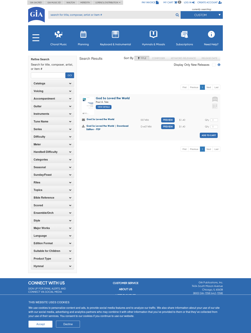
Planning (83, 44)
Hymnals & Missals (153, 44)
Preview (168, 120)
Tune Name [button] (41, 121)
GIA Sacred (36, 2)
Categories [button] (41, 159)
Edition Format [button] (43, 243)
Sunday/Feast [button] (43, 174)
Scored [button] (38, 205)
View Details (104, 107)
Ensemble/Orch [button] (44, 212)
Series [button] (38, 129)
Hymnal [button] (39, 266)
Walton (70, 2)
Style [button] (37, 220)
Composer (158, 58)
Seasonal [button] (40, 167)
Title (143, 58)
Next (209, 87)
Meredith (85, 2)
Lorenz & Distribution (107, 2)
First (184, 87)
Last (216, 87)
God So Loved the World (113, 98)
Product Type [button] (42, 258)
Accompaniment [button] (44, 98)
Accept (40, 324)
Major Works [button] (42, 228)
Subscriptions (184, 44)
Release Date (209, 58)
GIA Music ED (54, 2)
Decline (68, 324)
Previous (194, 87)
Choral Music (58, 44)
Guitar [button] (37, 106)
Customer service (125, 283)
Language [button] (40, 235)
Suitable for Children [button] (47, 250)
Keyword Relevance (183, 58)
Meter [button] (37, 144)
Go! (70, 75)
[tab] (52, 83)
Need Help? (211, 44)
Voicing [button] (38, 91)
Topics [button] (38, 189)
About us (125, 289)
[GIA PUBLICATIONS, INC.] (36, 14)
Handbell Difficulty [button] (46, 151)
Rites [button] (37, 182)
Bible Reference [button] (44, 197)
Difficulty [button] (39, 136)
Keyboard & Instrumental (115, 44)
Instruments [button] (41, 113)
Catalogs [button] (39, 83)
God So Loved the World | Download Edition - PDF (107, 127)
